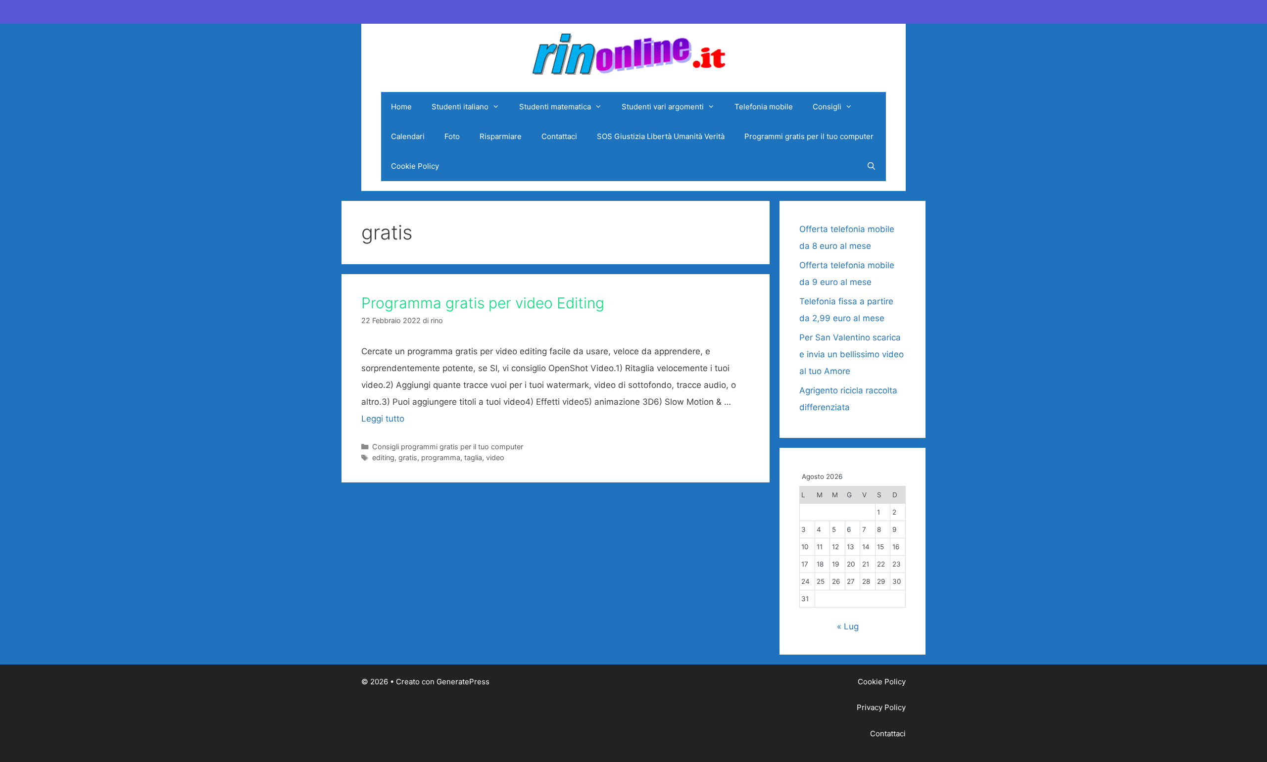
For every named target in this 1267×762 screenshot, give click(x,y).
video (495, 457)
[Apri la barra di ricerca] (871, 166)
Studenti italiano (460, 106)
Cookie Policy (415, 166)
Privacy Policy (881, 707)
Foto (452, 136)
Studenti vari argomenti (663, 106)
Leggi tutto (382, 419)
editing (383, 457)
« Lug (848, 626)
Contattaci (559, 136)
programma (440, 457)
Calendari (408, 136)
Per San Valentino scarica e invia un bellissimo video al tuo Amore (851, 354)
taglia (473, 457)
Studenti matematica (555, 106)
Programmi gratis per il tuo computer (809, 136)
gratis (407, 457)
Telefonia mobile (763, 106)
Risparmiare (501, 136)
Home (401, 106)
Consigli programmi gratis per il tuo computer (447, 446)
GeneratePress (463, 681)
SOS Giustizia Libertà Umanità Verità (661, 136)
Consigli (827, 106)
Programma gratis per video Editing (482, 303)
